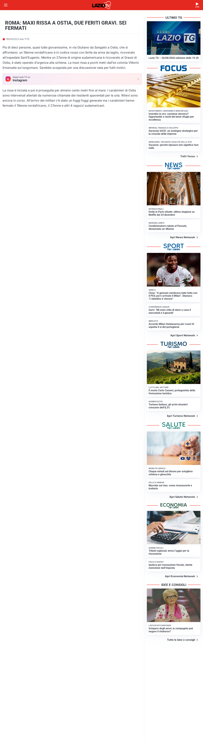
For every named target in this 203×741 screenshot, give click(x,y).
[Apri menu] (6, 5)
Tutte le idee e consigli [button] (181, 639)
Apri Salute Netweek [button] (182, 496)
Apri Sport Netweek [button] (182, 335)
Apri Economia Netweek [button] (180, 576)
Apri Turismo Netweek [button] (181, 415)
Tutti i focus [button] (187, 156)
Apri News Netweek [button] (182, 237)
